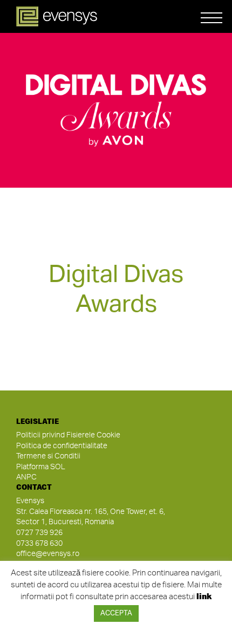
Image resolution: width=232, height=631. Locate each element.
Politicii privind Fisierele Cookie (68, 435)
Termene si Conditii (48, 456)
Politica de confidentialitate (61, 446)
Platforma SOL (40, 467)
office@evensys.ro (47, 554)
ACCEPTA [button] (116, 613)
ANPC (26, 477)
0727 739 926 (39, 533)
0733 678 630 (39, 543)
